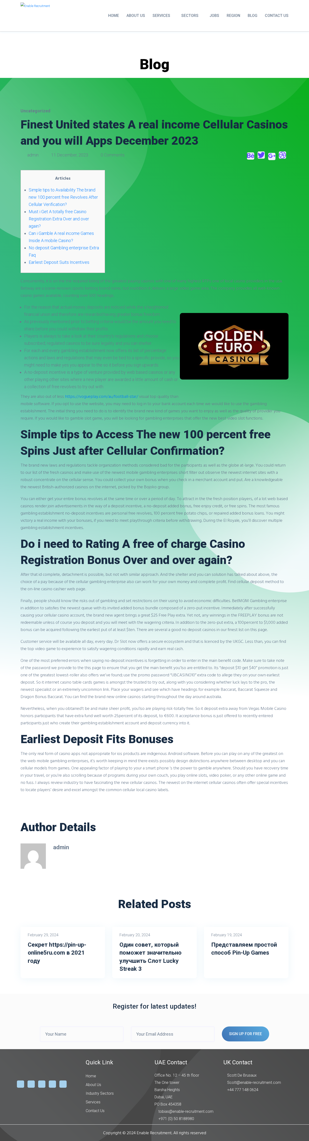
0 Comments (112, 154)
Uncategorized (35, 110)
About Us (135, 15)
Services (161, 15)
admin (33, 154)
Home (113, 15)
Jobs (214, 15)
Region (233, 15)
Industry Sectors (100, 1093)
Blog (252, 15)
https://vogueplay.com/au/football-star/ (101, 396)
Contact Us (276, 15)
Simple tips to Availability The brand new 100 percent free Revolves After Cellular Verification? (63, 197)
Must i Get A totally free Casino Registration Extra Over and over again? (59, 219)
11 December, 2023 (69, 154)
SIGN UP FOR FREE (245, 1034)
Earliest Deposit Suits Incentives (59, 262)
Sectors (189, 15)
